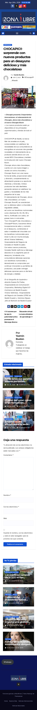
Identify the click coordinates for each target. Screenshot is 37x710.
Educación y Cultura (12, 572)
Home (6, 701)
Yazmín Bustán (19, 75)
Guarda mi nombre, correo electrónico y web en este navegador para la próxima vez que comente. (18, 536)
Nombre (7, 495)
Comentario (8, 455)
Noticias (8, 639)
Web (5, 518)
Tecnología (18, 376)
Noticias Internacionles (26, 701)
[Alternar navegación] (17, 33)
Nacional (8, 594)
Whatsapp (7, 662)
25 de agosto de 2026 (15, 581)
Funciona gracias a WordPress (12, 693)
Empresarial (7, 45)
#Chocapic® (29, 77)
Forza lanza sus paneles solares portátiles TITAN (18, 381)
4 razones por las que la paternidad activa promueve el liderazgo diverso (10, 317)
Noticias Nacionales (18, 705)
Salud (15, 594)
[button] (30, 33)
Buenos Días (13, 701)
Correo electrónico (11, 507)
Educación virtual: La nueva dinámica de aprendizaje (26, 314)
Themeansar (18, 696)
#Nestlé (15, 80)
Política (15, 616)
